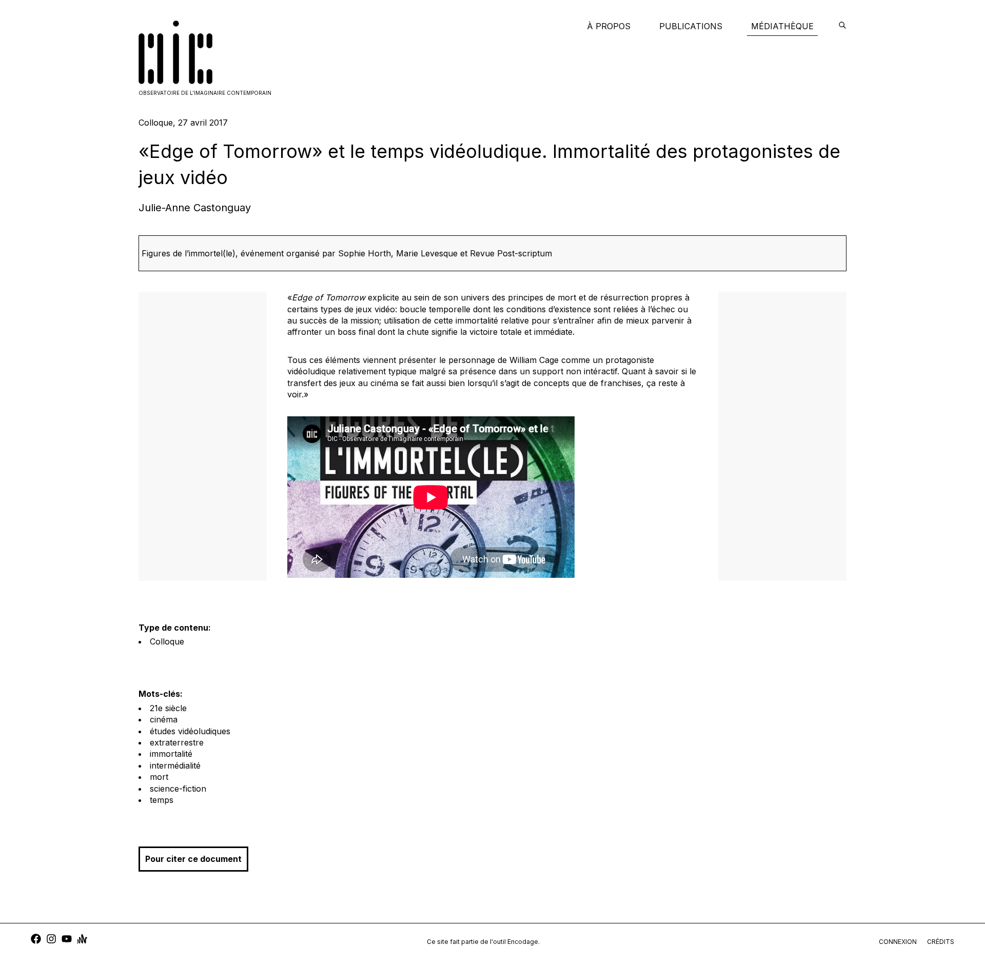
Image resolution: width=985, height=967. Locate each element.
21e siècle (168, 708)
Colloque (167, 641)
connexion (898, 941)
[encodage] (842, 26)
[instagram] (51, 940)
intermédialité (175, 765)
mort (159, 777)
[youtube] (67, 940)
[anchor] (82, 940)
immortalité (171, 754)
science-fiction (178, 788)
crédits (940, 941)
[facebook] (36, 940)
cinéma (164, 719)
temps (161, 800)
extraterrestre (177, 742)
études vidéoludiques (190, 731)
